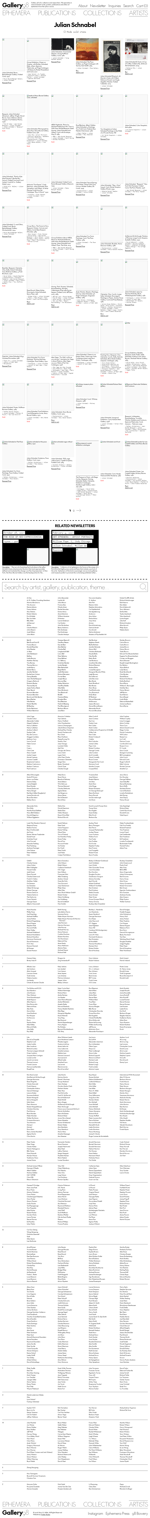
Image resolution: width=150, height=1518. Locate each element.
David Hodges (125, 909)
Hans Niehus (93, 1153)
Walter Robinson (94, 1261)
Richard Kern (62, 993)
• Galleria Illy (130, 68)
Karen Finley (62, 839)
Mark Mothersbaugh (127, 1111)
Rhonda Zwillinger (126, 1489)
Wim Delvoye (62, 784)
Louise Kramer (125, 999)
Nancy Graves (94, 901)
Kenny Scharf (31, 1353)
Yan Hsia (123, 937)
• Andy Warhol (32, 74)
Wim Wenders (63, 1452)
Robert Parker (31, 1212)
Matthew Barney (32, 660)
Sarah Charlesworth (64, 732)
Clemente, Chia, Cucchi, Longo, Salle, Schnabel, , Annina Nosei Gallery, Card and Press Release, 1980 (112, 298)
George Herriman (95, 916)
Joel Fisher (61, 852)
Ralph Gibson (62, 865)
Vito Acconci (31, 605)
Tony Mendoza (63, 1129)
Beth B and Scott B (33, 642)
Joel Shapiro (62, 1328)
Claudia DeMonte (64, 788)
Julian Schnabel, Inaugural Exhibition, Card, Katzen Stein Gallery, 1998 (111, 419)
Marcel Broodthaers (95, 706)
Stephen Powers (125, 1192)
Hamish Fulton (124, 846)
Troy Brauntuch (94, 692)
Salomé (29, 1298)
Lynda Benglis (62, 665)
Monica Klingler (94, 1006)
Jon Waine (30, 1425)
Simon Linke (93, 1053)
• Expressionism (32, 139)
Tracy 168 (92, 1375)
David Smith (93, 1310)
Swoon (122, 1357)
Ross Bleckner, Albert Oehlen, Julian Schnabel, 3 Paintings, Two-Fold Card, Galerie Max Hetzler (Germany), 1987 (86, 128)
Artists (138, 12)
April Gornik (93, 881)
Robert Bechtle (32, 704)
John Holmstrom (125, 914)
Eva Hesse (92, 919)
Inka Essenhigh (125, 806)
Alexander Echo (32, 806)
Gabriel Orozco (94, 1177)
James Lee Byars (125, 704)
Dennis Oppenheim (95, 1170)
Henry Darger (31, 790)
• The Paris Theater (138, 191)
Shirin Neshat (62, 1158)
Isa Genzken (31, 885)
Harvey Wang (32, 1434)
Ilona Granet (93, 895)
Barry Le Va (31, 1410)
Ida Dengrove (62, 793)
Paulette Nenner (63, 1155)
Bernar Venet (62, 1417)
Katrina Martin (63, 1077)
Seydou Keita (31, 1022)
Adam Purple (124, 1217)
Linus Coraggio (125, 721)
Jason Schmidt (63, 1287)
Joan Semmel (62, 1316)
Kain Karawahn (32, 1004)
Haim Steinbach (125, 1303)
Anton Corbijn (124, 723)
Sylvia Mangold (32, 1100)
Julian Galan (31, 865)
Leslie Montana (94, 1127)
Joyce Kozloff (124, 995)
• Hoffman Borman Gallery (10, 412)
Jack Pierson (93, 1194)
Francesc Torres (94, 1370)
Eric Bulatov (124, 665)
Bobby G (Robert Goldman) (98, 860)
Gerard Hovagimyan (127, 932)
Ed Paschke (30, 1222)
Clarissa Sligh (93, 1298)
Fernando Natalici (64, 1142)
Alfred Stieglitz (125, 1328)
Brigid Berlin (62, 669)
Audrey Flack (93, 823)
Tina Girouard (63, 883)
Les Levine (61, 1064)
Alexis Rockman (94, 1270)
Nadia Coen (93, 723)
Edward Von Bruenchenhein (129, 654)
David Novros (124, 1153)
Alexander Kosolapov (96, 1031)
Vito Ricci (61, 1256)
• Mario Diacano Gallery (115, 249)
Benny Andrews (63, 627)
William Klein (93, 999)
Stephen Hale (31, 925)
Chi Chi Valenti (32, 1414)
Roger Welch (62, 1447)
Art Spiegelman (94, 1360)
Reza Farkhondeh (33, 830)
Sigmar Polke (93, 1222)
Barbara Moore (125, 1079)
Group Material (63, 1081)
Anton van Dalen (32, 779)
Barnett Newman (94, 1144)
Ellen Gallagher (32, 867)
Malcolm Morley (125, 1097)
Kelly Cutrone (124, 764)
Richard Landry (32, 1048)
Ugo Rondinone (94, 1277)
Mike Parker (31, 1210)
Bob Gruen (123, 888)
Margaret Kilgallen (64, 1013)
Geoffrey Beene (63, 642)
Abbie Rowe (124, 1263)
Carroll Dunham (125, 790)
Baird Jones (93, 976)
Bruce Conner (93, 759)
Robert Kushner (125, 1024)
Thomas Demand (63, 786)
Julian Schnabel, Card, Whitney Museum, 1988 (86, 400)
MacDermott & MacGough (36, 1077)
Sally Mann (30, 1102)
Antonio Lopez (94, 1069)
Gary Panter (31, 1199)
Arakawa (92, 614)
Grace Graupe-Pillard (96, 899)
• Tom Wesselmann (66, 302)
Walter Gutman (125, 901)
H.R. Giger (61, 870)
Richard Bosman (94, 665)
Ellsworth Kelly (32, 1027)
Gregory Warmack (33, 1445)
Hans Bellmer (62, 658)
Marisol (29, 1127)
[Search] (75, 588)
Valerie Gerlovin (32, 895)
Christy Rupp (124, 1274)
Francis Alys (62, 605)
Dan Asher (123, 605)
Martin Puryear (125, 1219)
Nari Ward (30, 1438)
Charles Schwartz (64, 1301)
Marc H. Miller (94, 1091)
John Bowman (93, 679)
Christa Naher (31, 1146)
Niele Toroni (62, 1386)
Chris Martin (31, 1136)
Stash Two (123, 1386)
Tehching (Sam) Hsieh (127, 939)
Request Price (6, 82)
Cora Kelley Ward (33, 1436)
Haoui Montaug (94, 1131)
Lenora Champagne (65, 725)
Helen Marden (32, 1116)
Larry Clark (62, 752)
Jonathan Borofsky (95, 663)
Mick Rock (92, 1265)
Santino (29, 1328)
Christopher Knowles (96, 1011)
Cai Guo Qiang (32, 1229)
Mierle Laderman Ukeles (35, 1395)
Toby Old (61, 1166)
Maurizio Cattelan (64, 716)
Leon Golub (93, 865)
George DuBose (125, 779)
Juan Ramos (31, 1258)
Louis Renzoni (31, 1277)
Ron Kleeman (93, 988)
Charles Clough (63, 768)
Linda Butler (124, 699)
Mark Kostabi (124, 988)
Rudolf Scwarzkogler (65, 1310)
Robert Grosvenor (126, 885)
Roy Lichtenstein (94, 1044)
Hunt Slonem (93, 1301)
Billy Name (30, 1151)
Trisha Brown (124, 651)
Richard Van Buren (126, 679)
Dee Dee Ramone (33, 1256)
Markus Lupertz (125, 1053)
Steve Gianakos (63, 860)
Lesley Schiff (31, 1355)
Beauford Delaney (64, 779)
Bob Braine (92, 685)
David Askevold (125, 607)
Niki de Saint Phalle (64, 1217)
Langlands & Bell (63, 651)
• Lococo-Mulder (87, 192)
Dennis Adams (31, 607)
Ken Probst (123, 1206)
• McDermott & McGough (138, 245)
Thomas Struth (124, 1337)
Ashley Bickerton (63, 683)
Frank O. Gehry (32, 879)
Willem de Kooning (95, 1024)
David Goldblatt (63, 901)
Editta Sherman (63, 1344)
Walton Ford (93, 836)
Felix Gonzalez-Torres (96, 867)
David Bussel (124, 697)
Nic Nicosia (93, 1151)
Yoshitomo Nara (32, 1158)
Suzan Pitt (92, 1212)
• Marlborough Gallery (83, 495)
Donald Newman (95, 1146)
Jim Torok (61, 1384)
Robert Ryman (125, 1279)
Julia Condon (93, 752)
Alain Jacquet (31, 971)
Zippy (122, 1484)
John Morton (124, 1104)
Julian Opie (93, 1168)
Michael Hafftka (32, 916)
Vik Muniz (123, 1122)
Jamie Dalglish (32, 784)
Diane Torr (61, 1388)
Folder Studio (45, 1514)
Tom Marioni (31, 1122)
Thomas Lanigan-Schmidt (35, 1051)
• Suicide (63, 374)
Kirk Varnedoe (63, 1408)
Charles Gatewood (33, 876)
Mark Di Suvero (125, 1353)
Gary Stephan (124, 1310)
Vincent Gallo (31, 870)
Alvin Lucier (124, 1051)
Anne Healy (62, 943)
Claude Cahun (32, 718)
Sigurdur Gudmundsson (128, 890)
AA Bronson (93, 701)
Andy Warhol (31, 1443)
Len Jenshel (62, 969)
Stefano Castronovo (34, 764)
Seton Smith (93, 1321)
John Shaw (61, 1337)
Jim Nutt (123, 1155)
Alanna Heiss (62, 948)
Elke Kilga (61, 1011)
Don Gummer (124, 892)
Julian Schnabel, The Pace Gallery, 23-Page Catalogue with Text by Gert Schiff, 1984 (87, 64)
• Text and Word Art (14, 414)
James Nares (31, 1160)
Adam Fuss (123, 848)
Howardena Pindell (95, 1201)
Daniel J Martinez (64, 1079)
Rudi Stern (123, 1314)
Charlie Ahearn (32, 627)
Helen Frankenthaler (127, 823)
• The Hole (54, 250)
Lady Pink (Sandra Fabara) (36, 823)
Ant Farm (30, 832)
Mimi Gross (124, 881)
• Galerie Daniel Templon (109, 191)
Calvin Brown (124, 642)
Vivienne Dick (93, 775)
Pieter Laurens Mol (95, 1118)
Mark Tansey (31, 1375)
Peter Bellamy (62, 656)
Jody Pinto (92, 1203)
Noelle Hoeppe (125, 912)
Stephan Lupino (125, 1055)
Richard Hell (62, 952)
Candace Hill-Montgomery (98, 930)
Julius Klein (92, 993)
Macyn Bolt (92, 649)
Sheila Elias (61, 810)
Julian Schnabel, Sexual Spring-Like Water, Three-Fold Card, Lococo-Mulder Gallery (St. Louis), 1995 (86, 185)
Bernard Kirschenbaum (65, 1029)
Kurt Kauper (31, 1015)
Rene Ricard (62, 1252)
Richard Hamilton (33, 937)
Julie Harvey (62, 927)
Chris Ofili (30, 1177)
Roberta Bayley (32, 683)
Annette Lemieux (63, 1051)
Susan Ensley (93, 813)
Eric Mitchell (93, 1102)
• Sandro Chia (7, 282)
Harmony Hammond (34, 939)
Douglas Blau (62, 699)
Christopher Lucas (126, 1046)
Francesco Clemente (64, 759)
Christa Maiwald (32, 1084)
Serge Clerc (62, 762)
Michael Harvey (63, 929)
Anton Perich (62, 1196)
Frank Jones (93, 980)
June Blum (61, 710)
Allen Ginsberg (63, 876)
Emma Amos (62, 611)
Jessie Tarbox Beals (33, 688)
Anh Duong (123, 795)
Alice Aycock (124, 625)
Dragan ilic (61, 958)
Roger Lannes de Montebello (99, 1136)
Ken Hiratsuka (93, 939)
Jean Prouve (124, 1210)
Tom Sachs (30, 1291)
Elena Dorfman (94, 793)
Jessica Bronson (94, 704)
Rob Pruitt (123, 1212)
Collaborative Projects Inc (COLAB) (101, 730)
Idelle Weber (62, 1425)
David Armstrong (95, 625)
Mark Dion (92, 784)
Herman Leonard (64, 1055)
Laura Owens (124, 1173)
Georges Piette (94, 1196)
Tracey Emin (93, 808)
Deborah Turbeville (126, 1370)
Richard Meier (62, 1116)
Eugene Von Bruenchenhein (129, 656)
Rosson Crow (124, 746)
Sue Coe (91, 721)
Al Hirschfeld (93, 941)
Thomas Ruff (124, 1272)
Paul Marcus (31, 1111)
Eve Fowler (92, 843)
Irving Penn (61, 1190)
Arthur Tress (93, 1382)
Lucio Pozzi (124, 1194)
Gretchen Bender (63, 663)
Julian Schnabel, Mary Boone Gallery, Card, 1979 (61, 413)
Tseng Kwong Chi (63, 739)
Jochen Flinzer (94, 832)
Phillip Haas (31, 912)
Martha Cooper (94, 766)
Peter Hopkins (124, 921)
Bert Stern (123, 1312)
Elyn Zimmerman (94, 1489)
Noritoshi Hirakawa (95, 937)
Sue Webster (62, 1429)
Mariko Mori (124, 1093)
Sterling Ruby (124, 1270)
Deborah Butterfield (126, 701)
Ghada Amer (62, 607)
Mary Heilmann (63, 945)
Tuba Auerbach (125, 616)
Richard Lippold (94, 1055)
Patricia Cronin (125, 741)
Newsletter (98, 5)
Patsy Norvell (124, 1146)
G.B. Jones (92, 982)
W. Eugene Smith (94, 1323)
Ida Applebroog (94, 611)
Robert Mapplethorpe (34, 1106)
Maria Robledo (94, 1263)
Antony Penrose (63, 1192)
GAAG (29, 860)
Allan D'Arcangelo (33, 775)
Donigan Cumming (126, 752)
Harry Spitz (124, 1287)
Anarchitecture (63, 614)
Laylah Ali (61, 600)
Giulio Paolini (31, 1203)
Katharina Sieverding (65, 1357)
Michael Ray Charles (65, 730)
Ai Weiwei (61, 1445)
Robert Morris (124, 1100)
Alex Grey (123, 867)
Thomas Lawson (32, 1062)
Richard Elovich (63, 817)
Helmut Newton (94, 1149)
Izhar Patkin (31, 1224)
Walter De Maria (32, 1118)
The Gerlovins (31, 897)
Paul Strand (124, 1335)
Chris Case (30, 750)
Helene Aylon (124, 630)
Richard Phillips (63, 1222)
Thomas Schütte (63, 1305)
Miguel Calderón (32, 723)
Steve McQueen (63, 1113)
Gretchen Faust (32, 839)
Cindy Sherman (63, 1341)
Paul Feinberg (31, 846)
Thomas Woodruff (126, 1457)
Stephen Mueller (125, 1120)
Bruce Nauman (63, 1144)
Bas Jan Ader (31, 618)
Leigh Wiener (93, 1436)
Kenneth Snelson (94, 1330)
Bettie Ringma (62, 1277)
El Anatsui (61, 618)
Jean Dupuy (124, 797)
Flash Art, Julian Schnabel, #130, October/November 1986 (13, 357)
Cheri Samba (31, 1307)
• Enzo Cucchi (110, 305)
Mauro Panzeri (32, 1201)
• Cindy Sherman (40, 194)
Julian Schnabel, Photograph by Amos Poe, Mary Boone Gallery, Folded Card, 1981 (38, 131)
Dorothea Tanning (33, 1373)
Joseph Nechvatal (64, 1146)
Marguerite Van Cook (96, 762)
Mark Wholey (93, 1434)
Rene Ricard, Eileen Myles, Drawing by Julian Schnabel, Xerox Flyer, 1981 (36, 292)
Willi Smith (92, 1326)
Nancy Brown (124, 649)
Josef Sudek (124, 1341)
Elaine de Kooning (95, 1022)
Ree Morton (124, 1106)
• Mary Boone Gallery (34, 142)
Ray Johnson (93, 971)
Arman (91, 623)
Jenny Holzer (124, 919)
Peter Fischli (62, 850)
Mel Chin (61, 748)
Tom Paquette (31, 1208)
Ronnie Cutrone (125, 766)
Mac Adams (31, 611)
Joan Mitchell (93, 1104)
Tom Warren (31, 1450)
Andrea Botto (93, 667)
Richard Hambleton (33, 934)
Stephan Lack (31, 1042)
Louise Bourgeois (94, 669)
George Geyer (32, 901)
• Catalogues (90, 300)
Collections (102, 12)
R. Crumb (123, 748)
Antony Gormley (94, 879)
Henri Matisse (62, 1084)
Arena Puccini (124, 1215)
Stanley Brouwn (125, 640)
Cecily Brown (124, 645)
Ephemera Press (117, 1513)
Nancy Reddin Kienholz (66, 1009)
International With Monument (130, 1075)
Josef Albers (31, 632)
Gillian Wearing (32, 1459)
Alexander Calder (33, 721)
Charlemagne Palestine (35, 1196)
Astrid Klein (92, 990)
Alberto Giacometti (33, 904)
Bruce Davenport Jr (126, 976)
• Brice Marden (67, 296)
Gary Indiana (93, 958)
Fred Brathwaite (94, 690)
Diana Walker (31, 1427)
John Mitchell (93, 1106)
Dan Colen (92, 734)
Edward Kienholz (63, 1006)
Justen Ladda (31, 1044)
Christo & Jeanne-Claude (35, 982)
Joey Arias (92, 620)
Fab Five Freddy (125, 825)
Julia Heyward (94, 921)
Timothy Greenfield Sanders (36, 1316)
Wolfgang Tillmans (64, 1373)
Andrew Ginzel (63, 879)
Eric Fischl (61, 848)
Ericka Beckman (32, 708)
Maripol (29, 1125)
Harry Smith (93, 1312)
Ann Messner (62, 1136)
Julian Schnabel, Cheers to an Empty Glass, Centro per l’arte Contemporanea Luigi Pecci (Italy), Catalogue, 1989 (86, 357)
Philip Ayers (124, 627)
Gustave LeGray (63, 1044)
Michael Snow (93, 1335)
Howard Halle (32, 928)
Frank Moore (124, 1081)
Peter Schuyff (62, 1298)
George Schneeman (64, 1291)
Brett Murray (124, 1127)
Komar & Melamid (64, 1122)
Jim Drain (92, 800)
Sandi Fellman (62, 823)
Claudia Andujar (63, 634)
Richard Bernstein (63, 674)
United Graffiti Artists (127, 598)
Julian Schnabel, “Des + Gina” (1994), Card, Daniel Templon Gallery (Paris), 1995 (111, 187)
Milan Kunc (123, 1020)
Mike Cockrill (93, 716)
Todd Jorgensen (125, 973)
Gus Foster (92, 839)
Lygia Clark (62, 755)
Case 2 (29, 748)
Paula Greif (124, 865)
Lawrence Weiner (64, 1441)
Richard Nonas (125, 1144)
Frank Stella (124, 1307)
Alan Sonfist (93, 1344)
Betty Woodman (125, 1450)
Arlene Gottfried (94, 883)
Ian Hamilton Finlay (64, 836)
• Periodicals (6, 363)
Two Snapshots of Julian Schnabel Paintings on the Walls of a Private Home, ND (111, 131)
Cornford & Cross (126, 743)
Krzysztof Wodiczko (127, 1438)
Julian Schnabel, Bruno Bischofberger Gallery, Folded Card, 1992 (12, 74)
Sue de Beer (62, 645)
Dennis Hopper (125, 925)
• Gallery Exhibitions (114, 307)
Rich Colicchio (93, 741)
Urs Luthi (123, 1057)
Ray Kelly (30, 1031)
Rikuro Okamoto (32, 1179)
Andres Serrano (63, 1321)
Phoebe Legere (63, 1042)
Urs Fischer (61, 846)
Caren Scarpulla (32, 1348)
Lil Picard (92, 1185)
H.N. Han (30, 944)
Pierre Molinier (94, 1120)
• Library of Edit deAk (90, 303)
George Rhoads (63, 1249)
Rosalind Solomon (95, 1341)
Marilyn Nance (32, 1155)
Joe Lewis (92, 1037)
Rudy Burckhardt (125, 672)
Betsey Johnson (63, 982)
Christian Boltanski (95, 651)
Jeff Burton (123, 692)
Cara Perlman (62, 1199)
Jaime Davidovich (33, 795)
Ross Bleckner (62, 701)
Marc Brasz (93, 688)
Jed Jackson (31, 969)
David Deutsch (63, 797)
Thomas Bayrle (32, 685)
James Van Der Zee (64, 1486)
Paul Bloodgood (63, 706)
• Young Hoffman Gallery (60, 58)
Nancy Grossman (126, 883)
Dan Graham (93, 888)
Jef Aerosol (30, 623)
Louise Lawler (31, 1057)
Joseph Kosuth (124, 990)
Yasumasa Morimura (127, 1095)
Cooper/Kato (93, 768)
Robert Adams (32, 614)
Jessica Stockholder (126, 1332)
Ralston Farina (32, 827)
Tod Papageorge (32, 1206)
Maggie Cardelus (33, 737)
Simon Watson (32, 1457)
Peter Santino (31, 1326)
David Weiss (62, 1443)
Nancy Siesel (62, 1355)
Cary (28, 746)
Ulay (28, 1397)
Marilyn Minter (94, 1100)
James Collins (93, 743)
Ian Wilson (92, 1461)
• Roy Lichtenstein (131, 431)
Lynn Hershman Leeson (65, 1039)
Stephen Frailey (94, 846)
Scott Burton (124, 694)
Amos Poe (92, 1219)
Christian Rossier (125, 1254)
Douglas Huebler (125, 941)
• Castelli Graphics (58, 465)
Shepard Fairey (32, 825)
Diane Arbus (93, 618)
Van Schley (30, 1357)
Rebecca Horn (124, 928)
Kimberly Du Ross (125, 1249)
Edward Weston (94, 1425)
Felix (28, 855)
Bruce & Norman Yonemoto (36, 1476)
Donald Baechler (32, 647)
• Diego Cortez (81, 490)
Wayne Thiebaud (33, 1388)
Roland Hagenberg (33, 921)
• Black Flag (67, 368)
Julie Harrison (62, 923)
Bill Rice (60, 1258)
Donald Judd (124, 978)
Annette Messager (64, 1134)
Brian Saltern (31, 1301)
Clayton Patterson (64, 1185)
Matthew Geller (32, 881)
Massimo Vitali (94, 1417)
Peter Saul (30, 1335)
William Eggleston (33, 817)
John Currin (124, 757)
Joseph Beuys (62, 679)
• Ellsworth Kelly (33, 75)
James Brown (124, 647)
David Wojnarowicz (126, 1441)
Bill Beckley (30, 706)
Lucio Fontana (94, 834)
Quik (28, 1236)
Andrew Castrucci (33, 766)
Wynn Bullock (124, 667)
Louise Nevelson (63, 1160)
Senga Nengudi (63, 1153)
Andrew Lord (124, 1037)
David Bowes (93, 676)
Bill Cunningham (125, 755)
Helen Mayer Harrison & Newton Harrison (69, 920)
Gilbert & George (33, 888)
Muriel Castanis (32, 757)
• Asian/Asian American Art (110, 364)
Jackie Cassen (31, 755)
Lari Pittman (93, 1215)
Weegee (61, 1432)
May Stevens (124, 1321)
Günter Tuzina (124, 1379)
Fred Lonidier (93, 1067)
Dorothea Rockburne (96, 1267)
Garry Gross (124, 879)
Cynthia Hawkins (63, 934)
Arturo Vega (62, 1414)
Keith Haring (62, 909)
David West (62, 1461)
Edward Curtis (124, 759)
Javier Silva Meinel (64, 1118)
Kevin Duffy (124, 786)
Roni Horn (123, 930)
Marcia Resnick (32, 1281)
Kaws (28, 1020)
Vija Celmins (62, 718)
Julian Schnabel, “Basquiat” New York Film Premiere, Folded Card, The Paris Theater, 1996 (136, 186)
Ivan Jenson (62, 971)
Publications (56, 12)
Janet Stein (123, 1301)
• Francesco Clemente (108, 369)
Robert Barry (31, 669)
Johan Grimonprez (126, 874)
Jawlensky (30, 980)
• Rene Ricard (38, 298)
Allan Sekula (62, 1314)
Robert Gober (62, 895)
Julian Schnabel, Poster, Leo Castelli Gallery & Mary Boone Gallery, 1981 (135, 473)
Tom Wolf (123, 1443)
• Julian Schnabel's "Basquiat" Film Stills (12, 127)
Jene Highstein (94, 925)
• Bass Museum (32, 234)
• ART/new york (56, 296)
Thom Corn (123, 725)
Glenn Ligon (93, 1046)
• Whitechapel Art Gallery (134, 301)
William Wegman (64, 1436)
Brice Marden (31, 1113)
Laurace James (32, 973)
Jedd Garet (31, 872)
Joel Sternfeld (124, 1319)
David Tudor (124, 1368)
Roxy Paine (30, 1190)
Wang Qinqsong (32, 1232)
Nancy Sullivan (125, 1346)
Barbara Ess (93, 817)
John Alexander (63, 598)
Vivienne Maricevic (33, 1120)
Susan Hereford (94, 914)
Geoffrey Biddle (63, 685)
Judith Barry (31, 667)
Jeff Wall (30, 1432)
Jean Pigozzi (93, 1199)
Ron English (93, 810)
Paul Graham (93, 890)
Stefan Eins (61, 806)
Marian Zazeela (32, 1489)
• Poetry (30, 298)
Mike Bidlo (61, 688)
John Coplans (124, 716)
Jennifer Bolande (94, 647)
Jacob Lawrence (32, 1060)
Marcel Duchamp (125, 784)
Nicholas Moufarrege (127, 1113)
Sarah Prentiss (124, 1196)
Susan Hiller (93, 932)
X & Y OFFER (31, 1175)
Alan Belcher (62, 647)
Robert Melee (62, 1125)
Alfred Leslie (62, 1060)
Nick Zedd (61, 1484)
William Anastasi (63, 616)
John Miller (92, 1086)
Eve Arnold (92, 630)
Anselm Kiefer (62, 1004)
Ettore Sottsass (94, 1353)
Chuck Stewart (125, 1326)
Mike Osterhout (125, 1166)
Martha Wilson (125, 1422)
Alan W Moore (125, 1077)
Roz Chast (61, 734)
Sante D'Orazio (32, 777)
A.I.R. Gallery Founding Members (38, 600)
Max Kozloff (124, 997)
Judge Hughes (124, 944)
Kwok (122, 1029)
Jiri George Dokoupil (96, 790)
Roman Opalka (63, 1179)
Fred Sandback (32, 1314)
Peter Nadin (31, 1142)
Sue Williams (93, 1452)
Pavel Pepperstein (64, 1194)
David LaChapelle (33, 1039)
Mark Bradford (94, 683)
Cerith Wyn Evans (126, 810)
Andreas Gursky (125, 895)
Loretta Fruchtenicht (126, 841)
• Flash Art (6, 361)
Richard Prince (124, 1203)
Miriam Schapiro (32, 1351)
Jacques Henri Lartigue (35, 1055)
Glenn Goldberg (63, 897)
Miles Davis (61, 775)
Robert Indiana (94, 960)
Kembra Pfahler (63, 1215)
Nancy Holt (124, 916)
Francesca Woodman (127, 1452)
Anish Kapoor (31, 999)
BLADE (60, 694)
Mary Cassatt (31, 752)
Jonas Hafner (31, 919)
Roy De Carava (32, 734)
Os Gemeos (31, 883)
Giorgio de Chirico (64, 750)
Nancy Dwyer (124, 800)
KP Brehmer (93, 697)
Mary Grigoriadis (126, 872)
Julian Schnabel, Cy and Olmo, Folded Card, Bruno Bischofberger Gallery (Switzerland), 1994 (12, 227)
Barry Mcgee (62, 1102)
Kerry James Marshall (34, 1131)
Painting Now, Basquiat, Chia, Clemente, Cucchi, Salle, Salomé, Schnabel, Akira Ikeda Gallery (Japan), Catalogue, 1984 (112, 358)
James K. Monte (94, 1134)
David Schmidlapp (33, 1362)
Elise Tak (30, 1370)
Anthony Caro (31, 739)
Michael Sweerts (125, 1355)
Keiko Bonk (92, 658)
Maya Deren (62, 795)
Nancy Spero (93, 1357)
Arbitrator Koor (94, 1029)
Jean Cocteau (93, 718)
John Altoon (62, 602)
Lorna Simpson (94, 1289)
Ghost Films (62, 832)
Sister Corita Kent (63, 988)
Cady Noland (124, 1142)
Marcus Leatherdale (34, 1067)
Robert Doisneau (94, 788)
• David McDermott (131, 242)
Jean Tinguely (62, 1375)
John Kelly (30, 1029)
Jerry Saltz (30, 1303)
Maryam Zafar (32, 1484)
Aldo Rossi (123, 1252)
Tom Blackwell (62, 692)
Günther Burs (124, 688)
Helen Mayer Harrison (65, 916)
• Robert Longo (111, 310)
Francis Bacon (31, 645)
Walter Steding (125, 1298)
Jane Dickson (93, 777)
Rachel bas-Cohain (33, 674)
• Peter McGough (130, 246)
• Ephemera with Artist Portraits (38, 137)
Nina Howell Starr (126, 1294)
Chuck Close (62, 766)
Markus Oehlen (32, 1173)
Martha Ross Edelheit (34, 810)
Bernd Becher (31, 699)
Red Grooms (124, 876)
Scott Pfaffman (63, 1212)
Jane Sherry (62, 1348)
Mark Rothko (124, 1258)
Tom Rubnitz (124, 1267)
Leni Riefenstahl (63, 1265)
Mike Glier (61, 890)
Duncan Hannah (32, 946)
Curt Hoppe (124, 923)
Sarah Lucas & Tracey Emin (98, 806)
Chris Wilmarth (94, 1457)
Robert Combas (94, 748)
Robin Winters (124, 1432)
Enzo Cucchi (124, 750)
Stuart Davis (62, 777)
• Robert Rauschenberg (37, 240)
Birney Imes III (31, 960)
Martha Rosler (124, 1247)
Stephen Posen (125, 1190)
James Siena (62, 1353)
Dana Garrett (31, 874)
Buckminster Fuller (126, 843)
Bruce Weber (62, 1422)
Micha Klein (93, 995)
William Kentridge (64, 990)
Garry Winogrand (126, 1427)
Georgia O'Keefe (33, 1168)
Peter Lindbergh (94, 1051)
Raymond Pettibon (64, 1206)
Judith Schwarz (63, 1303)
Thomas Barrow (32, 665)
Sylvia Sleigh (93, 1296)
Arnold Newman (94, 1142)
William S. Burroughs (127, 685)
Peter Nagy (31, 1144)
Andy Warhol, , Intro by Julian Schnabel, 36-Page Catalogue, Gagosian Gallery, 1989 (87, 295)
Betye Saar (30, 1289)
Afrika (29, 625)
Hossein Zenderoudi (64, 1489)
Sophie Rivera (93, 1252)
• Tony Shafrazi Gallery (12, 282)
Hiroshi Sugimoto (125, 1344)
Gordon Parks (31, 1215)
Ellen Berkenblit (63, 667)
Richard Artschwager (127, 600)
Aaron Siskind (93, 1294)
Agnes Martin (31, 1134)
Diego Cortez (124, 730)
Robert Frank (93, 852)
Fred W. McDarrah (64, 1095)
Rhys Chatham (63, 737)
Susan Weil (61, 1438)
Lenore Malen (31, 1093)
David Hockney (94, 950)
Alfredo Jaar (31, 966)
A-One (29, 598)
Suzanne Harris (63, 914)
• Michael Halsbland (58, 139)
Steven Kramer (125, 1002)
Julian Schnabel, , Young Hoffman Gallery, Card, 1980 (61, 54)
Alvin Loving (124, 1042)
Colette (91, 739)
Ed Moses (123, 1109)
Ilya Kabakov (31, 990)
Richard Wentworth (64, 1454)
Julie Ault (123, 620)
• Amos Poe (31, 135)
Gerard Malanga (33, 1091)
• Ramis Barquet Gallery (60, 188)
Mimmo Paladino (33, 1192)
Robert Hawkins (63, 936)
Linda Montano (94, 1129)
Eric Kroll (123, 1011)
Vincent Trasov (94, 1377)
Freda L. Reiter (32, 1274)
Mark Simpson (94, 1291)
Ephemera (16, 12)
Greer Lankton (32, 1053)
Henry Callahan (32, 728)
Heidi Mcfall (62, 1100)
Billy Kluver (92, 1009)
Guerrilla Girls (62, 881)
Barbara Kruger (125, 1013)
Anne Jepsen (62, 973)
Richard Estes (124, 808)
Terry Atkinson (124, 609)
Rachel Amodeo (63, 609)
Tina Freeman (124, 830)
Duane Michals (94, 1077)
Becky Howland (125, 934)
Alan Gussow (124, 897)
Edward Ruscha (125, 1277)
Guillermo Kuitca (125, 1018)
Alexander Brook (94, 708)
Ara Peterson (62, 1203)
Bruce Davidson (32, 797)
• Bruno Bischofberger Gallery (12, 79)
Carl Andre (61, 623)
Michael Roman (94, 1272)
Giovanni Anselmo (95, 598)
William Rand (31, 1261)
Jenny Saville (31, 1344)
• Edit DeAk (64, 370)
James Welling (63, 1450)
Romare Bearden (32, 692)
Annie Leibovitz (63, 1046)
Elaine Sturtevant (125, 1339)
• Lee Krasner (66, 299)
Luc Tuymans (124, 1377)
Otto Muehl (124, 1118)
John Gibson (62, 863)
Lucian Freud (124, 832)
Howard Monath (94, 1122)
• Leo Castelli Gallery (139, 480)
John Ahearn (31, 630)
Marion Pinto (93, 1206)
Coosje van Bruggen (126, 658)
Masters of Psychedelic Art (98, 634)
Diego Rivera (93, 1249)
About (82, 5)
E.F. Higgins (93, 923)
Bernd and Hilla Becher (34, 697)
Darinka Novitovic (126, 1151)
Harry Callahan (32, 725)
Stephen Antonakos (95, 607)
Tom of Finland (63, 834)
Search (128, 5)
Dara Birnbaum (63, 690)
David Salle (31, 1296)
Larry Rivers (93, 1254)
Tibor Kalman (31, 995)
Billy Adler (30, 620)
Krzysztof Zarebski (33, 1486)
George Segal (62, 1312)
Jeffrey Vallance (32, 1417)
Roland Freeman (125, 827)
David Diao (62, 800)
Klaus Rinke (62, 1279)
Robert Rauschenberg (34, 1263)
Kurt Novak (124, 1149)
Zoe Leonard (62, 1057)
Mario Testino (31, 1382)
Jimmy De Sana (32, 1310)
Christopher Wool (126, 1459)
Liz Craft (123, 739)
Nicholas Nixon (94, 1158)
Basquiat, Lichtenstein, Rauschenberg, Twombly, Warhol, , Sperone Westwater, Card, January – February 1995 (136, 420)
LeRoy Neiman (63, 1151)
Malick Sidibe (62, 1351)
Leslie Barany (31, 658)
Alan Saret (30, 1330)
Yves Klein (92, 1002)
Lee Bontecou (93, 660)
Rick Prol (123, 1208)
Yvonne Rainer (32, 1249)
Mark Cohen (93, 728)
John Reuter (62, 1247)
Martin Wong (124, 1445)
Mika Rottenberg (125, 1261)
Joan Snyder (93, 1339)
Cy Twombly (124, 1388)
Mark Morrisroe (125, 1102)
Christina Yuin (31, 1478)
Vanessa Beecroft (63, 640)
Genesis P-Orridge (33, 1185)
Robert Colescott (94, 737)
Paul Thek (30, 1386)
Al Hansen (30, 948)
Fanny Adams (31, 609)
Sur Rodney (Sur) (125, 1351)
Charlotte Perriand (64, 1201)
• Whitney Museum (130, 302)
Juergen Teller (31, 1379)
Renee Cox (123, 737)
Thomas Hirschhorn (95, 944)
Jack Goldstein (94, 863)
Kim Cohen (92, 725)
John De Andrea (63, 625)
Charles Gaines (32, 863)
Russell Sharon (63, 1330)
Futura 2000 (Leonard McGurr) (68, 1109)
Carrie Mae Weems (64, 1434)
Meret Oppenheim (95, 1173)
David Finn (61, 841)
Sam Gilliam (62, 872)
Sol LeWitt (92, 1039)
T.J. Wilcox (92, 1438)
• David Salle (32, 235)
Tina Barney (31, 663)
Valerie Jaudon (32, 978)
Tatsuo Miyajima (94, 1111)
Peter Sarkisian (32, 1332)
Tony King (61, 1018)
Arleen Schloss (31, 1360)
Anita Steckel (124, 1296)
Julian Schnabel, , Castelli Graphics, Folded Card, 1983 (62, 460)
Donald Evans (124, 813)
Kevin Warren (31, 1447)
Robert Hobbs (93, 948)
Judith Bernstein (63, 672)
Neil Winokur (124, 1429)
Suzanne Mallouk (33, 1095)
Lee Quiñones (31, 1241)
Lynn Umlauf (31, 1399)
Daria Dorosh (93, 795)
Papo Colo (92, 746)
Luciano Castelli (32, 759)
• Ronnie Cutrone (32, 241)
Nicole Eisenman (63, 808)
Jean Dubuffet (124, 781)
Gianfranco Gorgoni (96, 876)
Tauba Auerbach (125, 614)
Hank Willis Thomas (64, 1368)
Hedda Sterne (124, 1316)
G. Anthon (92, 600)
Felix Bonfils (93, 656)
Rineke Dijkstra (94, 779)
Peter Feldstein (32, 852)
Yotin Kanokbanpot (33, 997)
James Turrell (124, 1373)
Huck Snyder (93, 1337)
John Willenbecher (95, 1445)
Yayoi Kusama (124, 1022)
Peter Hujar (124, 946)
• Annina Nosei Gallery (109, 304)
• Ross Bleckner (87, 134)
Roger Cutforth (125, 762)
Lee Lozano (124, 1044)
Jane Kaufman (32, 1013)
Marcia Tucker (94, 1388)
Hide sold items (76, 31)
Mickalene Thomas (64, 1370)
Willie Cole (92, 732)
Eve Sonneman (94, 1348)
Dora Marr (30, 1129)
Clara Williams (94, 1447)
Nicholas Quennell (33, 1234)
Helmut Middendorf (95, 1079)
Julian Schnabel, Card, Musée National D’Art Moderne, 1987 (111, 475)
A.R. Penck (61, 1187)
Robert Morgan (125, 1091)
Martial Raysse (32, 1270)
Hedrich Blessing (63, 704)
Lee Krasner (124, 1006)
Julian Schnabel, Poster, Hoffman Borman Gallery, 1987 (13, 408)
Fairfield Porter (125, 1187)
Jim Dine (92, 781)
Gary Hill (92, 928)
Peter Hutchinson (125, 950)
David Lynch (124, 1060)
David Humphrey (125, 948)
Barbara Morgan (125, 1088)
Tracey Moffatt (94, 1116)
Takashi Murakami (126, 1125)
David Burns (124, 683)
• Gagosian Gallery (82, 301)
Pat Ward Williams (95, 1450)
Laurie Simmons (94, 1287)
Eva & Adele (31, 616)
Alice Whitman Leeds (65, 1037)
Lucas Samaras (32, 1305)
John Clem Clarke (64, 757)
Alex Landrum (31, 1046)
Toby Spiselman (94, 1362)
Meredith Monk (94, 1125)
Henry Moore (124, 1084)
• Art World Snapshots (108, 135)
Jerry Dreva (124, 775)
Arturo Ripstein (63, 1281)
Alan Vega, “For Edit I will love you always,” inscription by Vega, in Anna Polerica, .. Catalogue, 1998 (62, 361)
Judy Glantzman (63, 885)
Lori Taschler (31, 1377)
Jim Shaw (61, 1335)
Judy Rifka (61, 1267)
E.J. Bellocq (62, 660)
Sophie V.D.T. (31, 1408)
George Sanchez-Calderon (36, 1312)
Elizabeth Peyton (63, 1208)
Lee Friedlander (125, 834)
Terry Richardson (63, 1261)
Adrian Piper (93, 1208)
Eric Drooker (124, 777)
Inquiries (114, 5)
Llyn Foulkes (93, 841)
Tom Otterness (124, 1168)
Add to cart (80, 72)
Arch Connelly (93, 755)
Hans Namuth (31, 1153)
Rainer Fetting (62, 830)
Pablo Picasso (93, 1190)
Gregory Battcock (33, 681)
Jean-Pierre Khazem (65, 999)
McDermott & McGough (66, 1104)
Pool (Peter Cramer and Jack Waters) (39, 1452)
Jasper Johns (62, 980)
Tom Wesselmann (64, 1459)
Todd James (31, 976)
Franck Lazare (32, 1064)
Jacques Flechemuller (96, 830)
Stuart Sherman (63, 1346)
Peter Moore (124, 1086)
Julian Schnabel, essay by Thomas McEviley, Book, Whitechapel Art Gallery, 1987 (135, 294)
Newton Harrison (64, 925)
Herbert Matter (63, 1088)
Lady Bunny (124, 669)
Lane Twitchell (124, 1384)
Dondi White (93, 1429)
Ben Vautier (62, 1410)
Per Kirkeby (62, 1027)
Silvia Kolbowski (94, 1020)
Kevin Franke (93, 855)
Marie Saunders (32, 1339)
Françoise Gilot (63, 874)
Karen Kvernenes (125, 1027)
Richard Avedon (125, 623)
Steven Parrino (32, 1219)
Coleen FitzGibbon (64, 855)
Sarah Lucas (124, 1048)
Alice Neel (61, 1149)
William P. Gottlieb (95, 885)
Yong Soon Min (94, 1097)
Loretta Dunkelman (126, 793)
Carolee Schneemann (65, 1294)
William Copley (125, 718)
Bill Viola (92, 1410)
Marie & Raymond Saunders (36, 1337)
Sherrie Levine (62, 1067)
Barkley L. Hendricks (96, 909)
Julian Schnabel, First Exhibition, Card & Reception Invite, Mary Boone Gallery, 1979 (38, 413)
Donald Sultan (124, 1348)
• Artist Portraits (41, 135)
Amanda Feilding (33, 843)
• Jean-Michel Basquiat (64, 136)
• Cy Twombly (41, 74)
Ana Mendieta (63, 1127)
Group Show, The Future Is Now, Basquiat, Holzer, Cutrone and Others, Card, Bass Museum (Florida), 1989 (38, 229)
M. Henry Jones (125, 969)
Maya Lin (92, 1048)
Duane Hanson (32, 950)
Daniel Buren (124, 676)
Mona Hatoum (63, 932)
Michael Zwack (125, 1486)
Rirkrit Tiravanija (63, 1377)
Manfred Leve (62, 1062)
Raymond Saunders (33, 1341)
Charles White (93, 1427)
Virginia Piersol (94, 1192)
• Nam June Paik (57, 301)
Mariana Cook (94, 764)
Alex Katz (30, 1009)
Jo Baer (29, 651)
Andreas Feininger (33, 848)
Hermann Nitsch (94, 1155)
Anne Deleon (62, 781)
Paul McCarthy (63, 1093)
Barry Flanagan (94, 825)
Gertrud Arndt (94, 627)
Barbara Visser (94, 1414)
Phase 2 (60, 1219)
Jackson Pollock (94, 1224)
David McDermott (64, 1097)
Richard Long (93, 1062)
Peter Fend (61, 825)
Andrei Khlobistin (63, 1002)
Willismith (92, 1454)
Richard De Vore (125, 1410)
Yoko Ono (61, 1173)
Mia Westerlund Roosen (97, 1279)
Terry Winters (124, 1434)
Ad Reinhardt (31, 1272)
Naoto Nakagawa (33, 1149)
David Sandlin (31, 1319)
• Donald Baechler (18, 276)
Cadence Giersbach (64, 867)
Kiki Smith (92, 1319)
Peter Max (61, 1091)
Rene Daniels (31, 786)
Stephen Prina (124, 1201)
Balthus (29, 656)
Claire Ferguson (63, 827)
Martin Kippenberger (65, 1022)
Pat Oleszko (62, 1170)
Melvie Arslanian (94, 632)
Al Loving (123, 1039)
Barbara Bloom (63, 708)
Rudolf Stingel (124, 1330)
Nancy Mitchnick (94, 1109)
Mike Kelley (31, 1024)
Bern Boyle (92, 681)
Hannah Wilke (94, 1443)
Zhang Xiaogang (32, 1467)
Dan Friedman (124, 836)
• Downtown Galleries (34, 136)
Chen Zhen (92, 1486)
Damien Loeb (93, 1060)
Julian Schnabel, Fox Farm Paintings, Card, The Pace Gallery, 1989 (85, 238)
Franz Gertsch (31, 899)
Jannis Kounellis (125, 993)
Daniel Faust (31, 836)
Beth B (29, 640)
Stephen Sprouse (125, 1289)
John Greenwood (126, 863)
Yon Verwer (93, 1408)
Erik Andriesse (62, 630)
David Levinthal (63, 1069)
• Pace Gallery (93, 68)
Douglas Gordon (94, 874)
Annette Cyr (124, 768)
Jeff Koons (92, 1027)
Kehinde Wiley (94, 1441)
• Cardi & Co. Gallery (10, 186)
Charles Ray (31, 1265)
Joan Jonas (93, 973)
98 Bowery (140, 1513)
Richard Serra (62, 1319)
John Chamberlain (64, 723)
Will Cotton (124, 734)
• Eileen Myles (32, 296)
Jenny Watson (31, 1454)
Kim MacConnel (32, 1075)
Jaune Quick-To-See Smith (98, 1316)
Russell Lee (30, 1069)
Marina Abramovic (33, 602)
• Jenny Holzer (38, 237)
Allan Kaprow (31, 1002)
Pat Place (92, 1217)
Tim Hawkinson (63, 939)
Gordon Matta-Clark (65, 1086)
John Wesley (62, 1457)
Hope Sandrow (32, 1321)
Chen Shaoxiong (63, 1326)
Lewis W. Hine (93, 934)
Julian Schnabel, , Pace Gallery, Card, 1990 (38, 459)
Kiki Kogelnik (93, 1015)
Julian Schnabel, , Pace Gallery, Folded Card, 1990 (12, 473)
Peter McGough (63, 1106)
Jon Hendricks (93, 912)
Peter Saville (31, 1346)
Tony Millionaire (94, 1095)
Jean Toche (61, 1382)
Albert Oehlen (31, 1170)
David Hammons (32, 941)
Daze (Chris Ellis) (63, 815)
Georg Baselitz (32, 676)
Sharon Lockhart (94, 1057)
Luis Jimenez (62, 976)
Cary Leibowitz (63, 1048)
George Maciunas (33, 1079)
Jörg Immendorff (63, 960)
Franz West (93, 1422)
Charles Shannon (63, 1323)
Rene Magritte (32, 1081)
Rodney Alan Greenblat (97, 904)
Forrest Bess (62, 676)
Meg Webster (62, 1427)
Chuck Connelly (94, 757)
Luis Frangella (93, 850)
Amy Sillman (62, 1360)
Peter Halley (31, 930)
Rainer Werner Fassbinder (36, 834)
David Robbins (94, 1258)
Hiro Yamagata (32, 1473)
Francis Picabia (63, 1224)
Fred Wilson (93, 1459)
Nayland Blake (63, 697)
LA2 (28, 1037)
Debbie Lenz (62, 1053)
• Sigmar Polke (130, 370)
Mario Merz (62, 1131)
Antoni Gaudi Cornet (127, 728)
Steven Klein (93, 997)
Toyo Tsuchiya (93, 1386)
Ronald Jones (124, 971)
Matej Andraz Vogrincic (128, 1408)
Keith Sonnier (93, 1351)
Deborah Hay (62, 941)
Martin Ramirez (32, 1252)
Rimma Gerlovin (32, 892)
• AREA (53, 136)
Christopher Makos (33, 1088)
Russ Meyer (93, 1075)
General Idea (31, 958)
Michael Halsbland (33, 932)
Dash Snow (92, 1332)
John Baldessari (32, 654)
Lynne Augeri (124, 618)
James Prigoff (124, 1199)
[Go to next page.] (78, 510)
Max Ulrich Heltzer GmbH (67, 892)
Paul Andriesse (63, 632)
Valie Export (124, 815)
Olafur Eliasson (63, 813)
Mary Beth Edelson (33, 813)
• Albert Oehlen (81, 133)
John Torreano (94, 1368)
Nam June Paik (32, 1187)
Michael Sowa (93, 1355)
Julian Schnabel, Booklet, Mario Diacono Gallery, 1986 (111, 244)
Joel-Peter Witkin (125, 1436)
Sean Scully (61, 1307)
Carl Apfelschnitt (94, 609)
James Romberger (95, 1274)
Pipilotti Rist (93, 1247)
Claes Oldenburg (63, 1168)
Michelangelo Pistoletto (97, 1210)
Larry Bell (61, 654)
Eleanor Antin (93, 605)
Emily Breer (92, 694)
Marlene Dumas (125, 788)
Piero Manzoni (32, 1104)
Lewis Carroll (31, 741)
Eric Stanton (124, 1291)
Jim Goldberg (62, 899)
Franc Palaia (31, 1194)
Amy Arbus (92, 616)
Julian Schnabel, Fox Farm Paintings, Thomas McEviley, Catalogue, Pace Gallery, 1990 (37, 359)
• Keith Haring (69, 138)
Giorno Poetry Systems (127, 1360)
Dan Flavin (92, 827)
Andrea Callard (32, 730)
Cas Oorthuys (62, 1177)
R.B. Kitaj (61, 1031)
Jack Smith (92, 1314)
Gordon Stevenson (126, 1323)
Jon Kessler (61, 997)
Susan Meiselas (63, 1120)
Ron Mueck (123, 1116)
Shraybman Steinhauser (128, 1305)
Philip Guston (124, 899)
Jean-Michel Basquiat (34, 679)
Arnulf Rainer (31, 1247)
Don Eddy (30, 808)
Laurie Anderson (63, 620)
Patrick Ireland (125, 960)
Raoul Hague (31, 923)
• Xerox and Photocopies (40, 299)
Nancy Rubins (124, 1265)
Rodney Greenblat (126, 860)
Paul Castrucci (31, 768)
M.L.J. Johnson (94, 969)
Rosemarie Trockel (95, 1384)
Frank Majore (31, 1086)
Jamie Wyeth (124, 1461)
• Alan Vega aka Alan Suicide (61, 367)
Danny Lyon (124, 1062)
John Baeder (31, 649)
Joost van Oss (93, 1179)
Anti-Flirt (92, 602)
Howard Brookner (95, 710)
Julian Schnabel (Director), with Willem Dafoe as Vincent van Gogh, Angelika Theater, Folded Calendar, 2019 (110, 80)
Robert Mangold (32, 1097)
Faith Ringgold (63, 1274)
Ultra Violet (93, 1412)
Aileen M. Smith (94, 1303)
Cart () (142, 6)
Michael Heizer (63, 950)
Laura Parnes (31, 1217)
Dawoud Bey (62, 681)
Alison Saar (31, 1287)
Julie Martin (62, 1075)
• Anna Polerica (57, 368)
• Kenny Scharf (38, 238)
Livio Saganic (31, 1294)
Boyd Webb (31, 1461)
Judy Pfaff (61, 1210)
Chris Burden (124, 674)
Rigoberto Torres (94, 1373)
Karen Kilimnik (63, 1015)
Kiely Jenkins (62, 966)
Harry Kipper (62, 1024)
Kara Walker (31, 1429)
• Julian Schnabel (8, 80)
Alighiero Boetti (94, 642)
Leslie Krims (124, 1009)
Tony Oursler (124, 1170)
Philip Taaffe (31, 1368)
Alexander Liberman (96, 1042)
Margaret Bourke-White (97, 672)
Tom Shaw (61, 1339)
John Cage (30, 716)
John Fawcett (31, 841)
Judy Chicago (62, 743)
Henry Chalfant (63, 721)
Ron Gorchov (93, 872)
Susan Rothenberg (126, 1256)
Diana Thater (31, 1384)
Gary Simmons (63, 1362)
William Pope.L (125, 1185)
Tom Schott (61, 1296)
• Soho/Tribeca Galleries (112, 311)
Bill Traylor (92, 1379)
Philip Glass (62, 888)
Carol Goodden (94, 870)
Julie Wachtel (31, 1422)
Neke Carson (31, 743)
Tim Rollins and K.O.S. (34, 988)
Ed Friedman (124, 839)
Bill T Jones (92, 978)
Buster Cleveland (63, 764)
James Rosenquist (95, 1281)
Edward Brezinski (95, 699)
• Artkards (31, 194)
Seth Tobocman (63, 1379)
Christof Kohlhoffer (95, 1018)
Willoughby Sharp (64, 1332)
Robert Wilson (124, 1425)
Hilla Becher (31, 701)
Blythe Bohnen (93, 645)
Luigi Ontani (62, 1175)
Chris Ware (30, 1441)
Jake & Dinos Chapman (66, 728)
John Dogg (92, 786)
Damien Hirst (93, 946)
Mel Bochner (93, 640)
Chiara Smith (93, 1307)
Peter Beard (31, 690)
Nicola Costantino (126, 732)
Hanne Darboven (33, 788)
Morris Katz (31, 1011)
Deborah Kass (31, 1006)
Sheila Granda (94, 892)
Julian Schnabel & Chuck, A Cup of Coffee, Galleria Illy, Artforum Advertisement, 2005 (136, 64)
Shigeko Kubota (125, 1015)
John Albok (31, 634)
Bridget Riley (62, 1270)
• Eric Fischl (139, 362)
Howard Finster (63, 843)
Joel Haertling (31, 914)
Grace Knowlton (94, 1013)
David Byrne (124, 706)
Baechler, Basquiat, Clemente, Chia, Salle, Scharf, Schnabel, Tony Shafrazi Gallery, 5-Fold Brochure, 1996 (12, 271)
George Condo (94, 750)
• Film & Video (7, 124)
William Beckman (33, 710)
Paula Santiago (32, 1323)
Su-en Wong (124, 1447)
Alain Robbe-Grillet (95, 1256)
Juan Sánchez (124, 1362)
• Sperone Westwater (33, 78)
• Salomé (104, 373)
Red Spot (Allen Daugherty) (36, 793)
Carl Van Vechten (63, 1412)
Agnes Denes (62, 790)
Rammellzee (31, 1254)
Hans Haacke (31, 909)
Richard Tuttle (124, 1375)
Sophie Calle (31, 732)
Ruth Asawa (124, 602)
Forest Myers (124, 1129)
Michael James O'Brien (34, 1166)
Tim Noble (92, 1160)
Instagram (95, 1513)
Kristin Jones (124, 966)
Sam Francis (93, 848)
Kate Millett (93, 1093)
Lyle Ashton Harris (64, 912)
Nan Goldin (62, 904)
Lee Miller (92, 1088)
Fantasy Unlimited (33, 1402)
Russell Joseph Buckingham (129, 663)
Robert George (32, 890)
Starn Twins (123, 1382)
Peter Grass (93, 897)
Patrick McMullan (64, 1111)
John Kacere (31, 993)
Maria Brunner (125, 660)
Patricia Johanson (64, 978)
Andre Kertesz (62, 995)
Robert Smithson (94, 1328)
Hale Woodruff (125, 1454)
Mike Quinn (31, 1239)
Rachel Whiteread (95, 1432)
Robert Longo (93, 1064)
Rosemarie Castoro (33, 762)
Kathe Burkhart (125, 681)
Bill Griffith (123, 870)
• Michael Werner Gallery (139, 368)
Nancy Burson (124, 690)
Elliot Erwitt (92, 815)
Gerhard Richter (63, 1263)
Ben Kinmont (62, 1020)
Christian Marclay (33, 1109)
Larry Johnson (94, 966)
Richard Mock (93, 1113)
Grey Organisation (95, 1175)
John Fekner (31, 850)
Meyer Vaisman (32, 1412)
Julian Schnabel (63, 1289)
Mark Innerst (124, 958)
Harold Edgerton (32, 815)
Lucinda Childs (63, 746)
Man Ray (30, 1267)
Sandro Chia (62, 741)
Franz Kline (92, 1004)
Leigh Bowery (93, 674)
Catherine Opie (94, 1166)
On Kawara (31, 1018)
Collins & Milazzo (95, 1081)
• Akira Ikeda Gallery (108, 363)
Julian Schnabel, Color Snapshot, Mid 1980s (136, 126)
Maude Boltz (93, 654)
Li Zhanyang (93, 1484)
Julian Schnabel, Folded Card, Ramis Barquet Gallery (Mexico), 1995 (62, 184)
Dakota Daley (31, 781)
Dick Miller (92, 1084)
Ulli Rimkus (61, 1272)
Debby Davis (31, 800)
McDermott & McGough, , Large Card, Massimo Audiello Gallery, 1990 (136, 238)
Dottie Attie (123, 611)
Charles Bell (62, 649)
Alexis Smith (93, 1305)
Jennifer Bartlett (32, 672)
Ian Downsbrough (95, 797)
